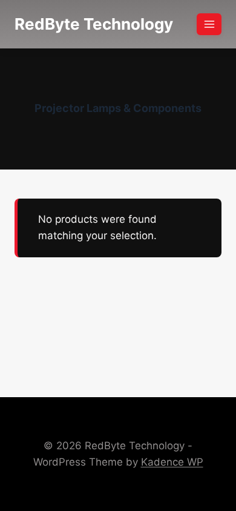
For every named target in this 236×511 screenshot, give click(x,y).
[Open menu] (209, 24)
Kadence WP (172, 462)
